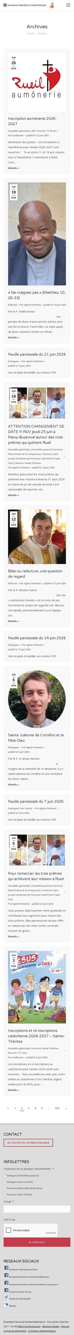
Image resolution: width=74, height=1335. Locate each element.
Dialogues (13, 361)
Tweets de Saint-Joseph (20, 1298)
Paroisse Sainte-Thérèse (19, 1194)
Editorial (12, 304)
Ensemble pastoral (41, 449)
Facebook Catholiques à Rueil (23, 1269)
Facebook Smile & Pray (20, 1292)
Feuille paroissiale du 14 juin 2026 (37, 638)
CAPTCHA (9, 1219)
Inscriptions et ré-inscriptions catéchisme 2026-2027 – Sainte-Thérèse (36, 1036)
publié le (37, 135)
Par (16, 135)
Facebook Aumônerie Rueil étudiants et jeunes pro (33, 1284)
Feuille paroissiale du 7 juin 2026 (36, 801)
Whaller (13, 1306)
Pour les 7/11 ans (17, 1052)
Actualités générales (19, 130)
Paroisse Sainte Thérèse (27, 463)
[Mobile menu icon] (68, 5)
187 (57, 1108)
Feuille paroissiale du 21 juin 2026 (37, 354)
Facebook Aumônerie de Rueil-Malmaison (29, 1277)
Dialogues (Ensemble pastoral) (23, 1175)
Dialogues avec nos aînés (20, 1181)
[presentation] (31, 1230)
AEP (33, 130)
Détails (12, 168)
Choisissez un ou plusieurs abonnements (29, 1168)
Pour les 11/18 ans (47, 130)
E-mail (9, 1201)
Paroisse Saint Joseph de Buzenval (24, 1188)
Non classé (26, 808)
